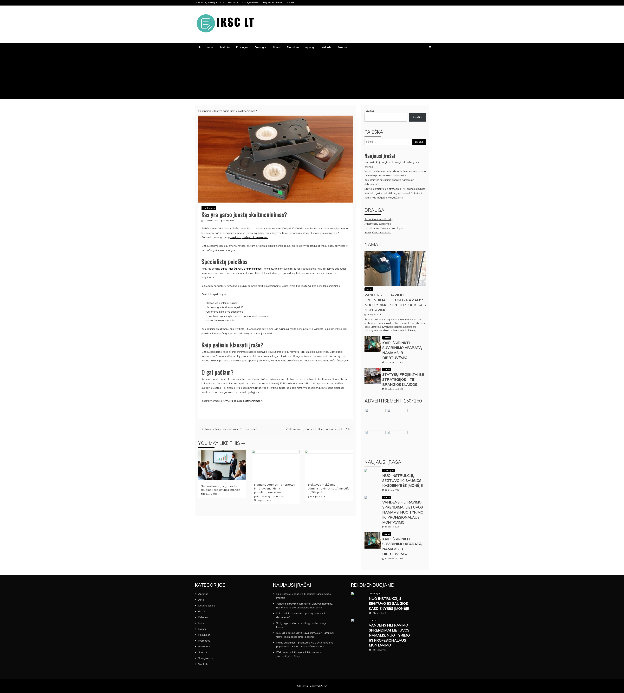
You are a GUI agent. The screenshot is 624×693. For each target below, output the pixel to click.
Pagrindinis (233, 2)
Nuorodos (289, 2)
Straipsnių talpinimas (272, 2)
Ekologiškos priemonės (377, 232)
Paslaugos (260, 47)
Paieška (369, 110)
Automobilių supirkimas (377, 223)
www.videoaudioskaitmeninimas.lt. (243, 400)
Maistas (342, 47)
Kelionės (327, 47)
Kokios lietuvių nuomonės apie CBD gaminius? (231, 429)
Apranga (310, 47)
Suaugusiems (205, 658)
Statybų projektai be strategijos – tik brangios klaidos (394, 188)
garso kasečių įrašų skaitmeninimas (241, 268)
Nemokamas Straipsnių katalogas (383, 228)
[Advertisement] (312, 76)
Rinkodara (293, 47)
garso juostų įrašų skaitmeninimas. (248, 237)
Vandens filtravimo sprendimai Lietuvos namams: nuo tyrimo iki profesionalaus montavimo (402, 512)
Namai (276, 47)
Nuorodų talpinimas (250, 2)
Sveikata (224, 47)
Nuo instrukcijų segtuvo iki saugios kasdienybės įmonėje (220, 488)
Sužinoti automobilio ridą (378, 219)
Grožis (201, 611)
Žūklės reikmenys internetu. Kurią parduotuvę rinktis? (316, 429)
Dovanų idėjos (206, 605)
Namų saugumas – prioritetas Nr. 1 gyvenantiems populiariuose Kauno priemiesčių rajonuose (274, 490)
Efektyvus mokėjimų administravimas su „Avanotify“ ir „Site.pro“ (329, 488)
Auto (210, 47)
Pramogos (242, 47)
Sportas (203, 652)
